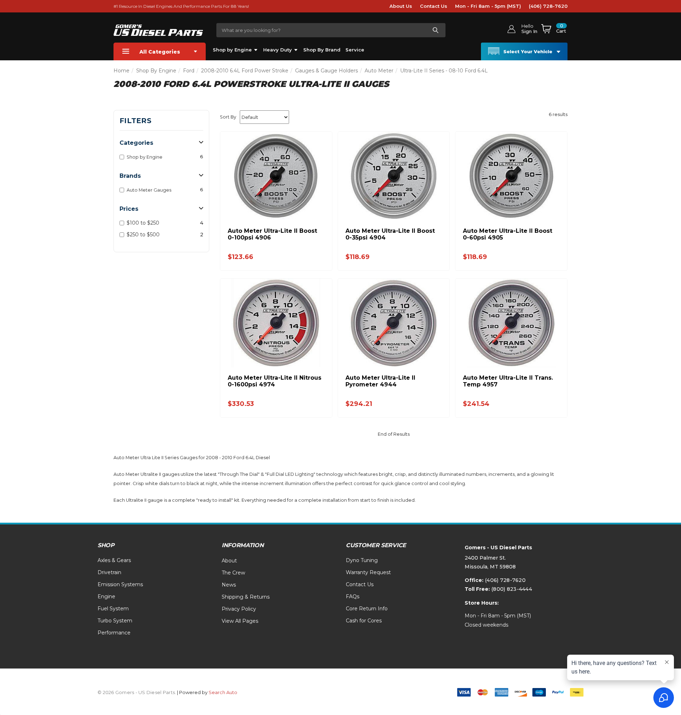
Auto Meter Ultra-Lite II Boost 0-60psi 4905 (507, 234)
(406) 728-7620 (548, 6)
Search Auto (223, 692)
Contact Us (433, 6)
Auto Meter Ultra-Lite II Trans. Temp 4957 (508, 381)
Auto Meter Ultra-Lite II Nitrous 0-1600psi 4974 (274, 381)
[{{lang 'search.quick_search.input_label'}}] (435, 30)
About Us (400, 6)
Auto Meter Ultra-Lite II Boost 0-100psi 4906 (272, 234)
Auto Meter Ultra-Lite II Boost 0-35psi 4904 (390, 234)
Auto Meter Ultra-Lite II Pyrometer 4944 (380, 381)
